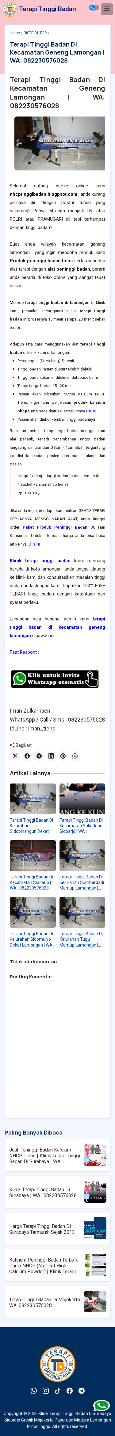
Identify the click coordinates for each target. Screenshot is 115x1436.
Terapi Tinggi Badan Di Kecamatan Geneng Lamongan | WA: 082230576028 (57, 52)
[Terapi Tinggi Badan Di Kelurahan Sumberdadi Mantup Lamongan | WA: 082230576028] (82, 855)
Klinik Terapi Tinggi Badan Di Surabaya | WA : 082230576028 (43, 1192)
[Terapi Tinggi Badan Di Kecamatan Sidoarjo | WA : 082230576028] (33, 855)
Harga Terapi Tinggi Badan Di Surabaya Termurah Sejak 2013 (42, 1229)
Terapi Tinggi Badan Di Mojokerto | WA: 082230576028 (46, 1302)
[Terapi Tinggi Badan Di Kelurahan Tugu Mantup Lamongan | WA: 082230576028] (82, 912)
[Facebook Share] (27, 756)
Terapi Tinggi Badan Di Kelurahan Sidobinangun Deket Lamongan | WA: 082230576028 (31, 826)
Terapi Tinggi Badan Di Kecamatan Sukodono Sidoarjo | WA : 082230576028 (81, 826)
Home (15, 33)
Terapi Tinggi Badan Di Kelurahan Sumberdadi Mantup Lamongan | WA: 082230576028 (81, 882)
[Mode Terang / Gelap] (94, 7)
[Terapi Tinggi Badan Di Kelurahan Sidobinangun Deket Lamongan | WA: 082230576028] (33, 798)
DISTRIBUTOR (35, 33)
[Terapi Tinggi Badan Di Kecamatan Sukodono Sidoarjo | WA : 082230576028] (82, 798)
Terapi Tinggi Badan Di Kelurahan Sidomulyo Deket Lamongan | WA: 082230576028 (31, 939)
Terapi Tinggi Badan (47, 9)
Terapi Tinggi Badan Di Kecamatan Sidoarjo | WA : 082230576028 (31, 882)
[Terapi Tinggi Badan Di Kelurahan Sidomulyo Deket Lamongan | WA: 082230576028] (33, 912)
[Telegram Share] (39, 756)
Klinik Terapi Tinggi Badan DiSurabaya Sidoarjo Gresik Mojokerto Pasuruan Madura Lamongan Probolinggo (58, 1420)
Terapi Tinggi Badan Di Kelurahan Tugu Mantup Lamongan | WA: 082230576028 (81, 939)
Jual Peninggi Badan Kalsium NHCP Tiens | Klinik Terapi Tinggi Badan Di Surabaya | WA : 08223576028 (44, 1155)
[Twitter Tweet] (15, 756)
